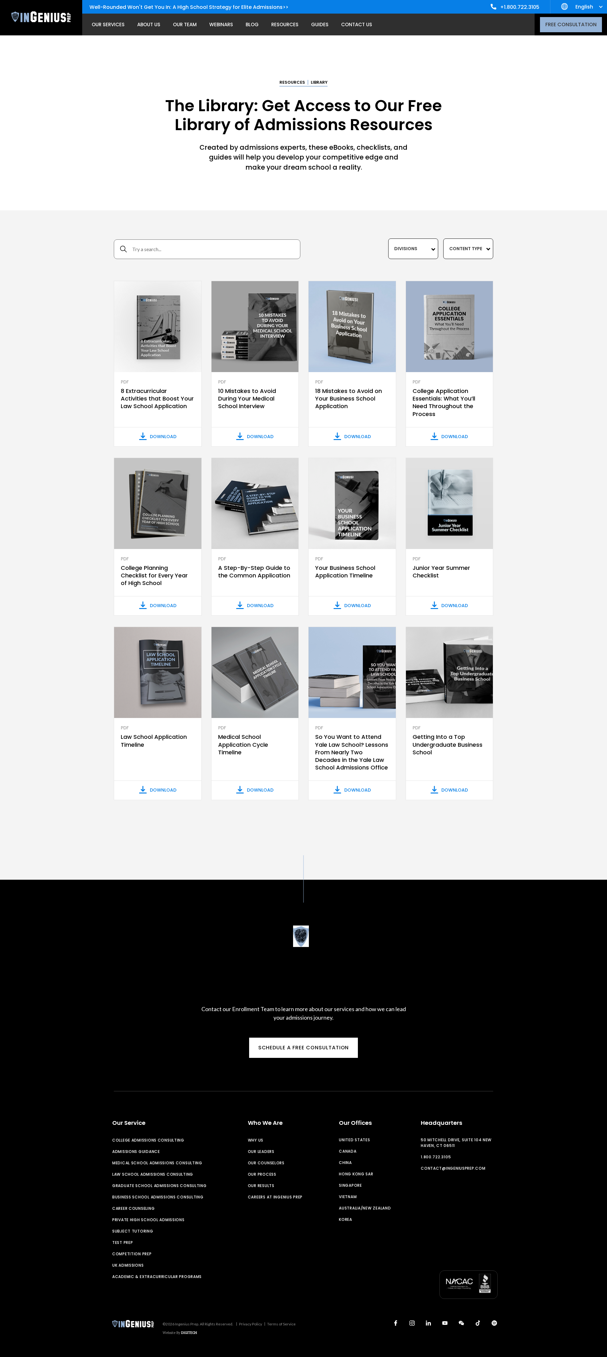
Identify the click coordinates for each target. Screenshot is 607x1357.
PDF (125, 382)
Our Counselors (266, 1163)
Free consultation (571, 24)
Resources (284, 24)
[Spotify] (494, 1323)
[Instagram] (412, 1323)
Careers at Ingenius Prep (275, 1197)
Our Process (262, 1174)
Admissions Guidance (136, 1151)
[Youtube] (444, 1323)
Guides (319, 24)
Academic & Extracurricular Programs (157, 1276)
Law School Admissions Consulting (152, 1174)
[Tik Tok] (477, 1323)
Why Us (255, 1140)
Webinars (221, 24)
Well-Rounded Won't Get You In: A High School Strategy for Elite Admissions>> (188, 7)
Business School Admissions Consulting (158, 1197)
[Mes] (461, 1323)
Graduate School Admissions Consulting (159, 1185)
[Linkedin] (428, 1323)
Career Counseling (133, 1208)
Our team (185, 24)
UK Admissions (128, 1265)
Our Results (261, 1185)
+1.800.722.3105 (519, 7)
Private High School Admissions (148, 1219)
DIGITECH (189, 1332)
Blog (252, 24)
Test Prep (122, 1242)
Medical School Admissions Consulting (157, 1163)
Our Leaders (261, 1151)
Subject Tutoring (132, 1231)
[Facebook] (395, 1323)
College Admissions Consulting (148, 1140)
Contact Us (356, 24)
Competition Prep (132, 1254)
